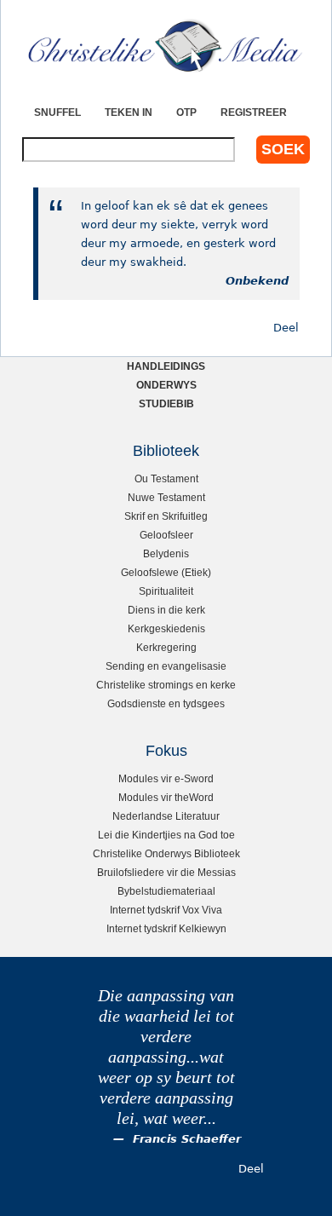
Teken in (128, 112)
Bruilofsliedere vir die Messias (166, 872)
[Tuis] (166, 47)
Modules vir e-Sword (166, 778)
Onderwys (166, 384)
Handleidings (166, 366)
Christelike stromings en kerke (166, 684)
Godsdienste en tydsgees (166, 703)
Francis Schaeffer (187, 1138)
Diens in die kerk (166, 609)
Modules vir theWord (166, 797)
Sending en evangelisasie (166, 665)
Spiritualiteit (166, 590)
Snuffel (57, 112)
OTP (186, 112)
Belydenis (166, 553)
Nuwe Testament (166, 497)
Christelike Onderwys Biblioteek (166, 853)
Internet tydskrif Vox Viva (166, 909)
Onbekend (257, 280)
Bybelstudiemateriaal (166, 890)
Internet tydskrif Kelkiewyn (166, 928)
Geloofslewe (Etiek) (166, 572)
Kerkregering (166, 647)
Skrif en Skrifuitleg (166, 516)
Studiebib (166, 403)
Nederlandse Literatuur (166, 815)
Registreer (253, 112)
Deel (286, 327)
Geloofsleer (166, 534)
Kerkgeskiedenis (166, 628)
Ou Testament (166, 478)
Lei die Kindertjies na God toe (166, 834)
